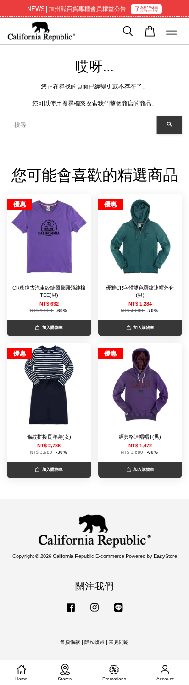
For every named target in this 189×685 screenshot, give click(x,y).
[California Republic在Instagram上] (94, 612)
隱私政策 (94, 642)
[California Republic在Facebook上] (70, 612)
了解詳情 (146, 9)
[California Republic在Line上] (118, 612)
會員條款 (70, 642)
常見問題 (119, 642)
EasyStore (165, 556)
